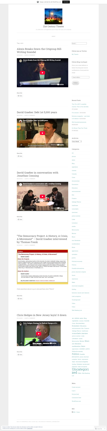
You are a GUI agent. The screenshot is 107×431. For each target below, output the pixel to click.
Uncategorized (76, 300)
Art (73, 153)
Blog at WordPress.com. (24, 421)
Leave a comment (29, 55)
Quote (73, 275)
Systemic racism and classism (80, 293)
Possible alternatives (78, 268)
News (73, 247)
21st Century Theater (53, 26)
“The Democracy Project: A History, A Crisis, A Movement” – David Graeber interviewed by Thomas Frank (42, 239)
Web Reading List (77, 310)
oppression (75, 251)
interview (74, 212)
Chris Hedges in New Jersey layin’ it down (42, 315)
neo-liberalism (76, 240)
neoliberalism (76, 244)
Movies (74, 233)
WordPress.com (76, 401)
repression (75, 279)
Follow (76, 83)
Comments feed (76, 397)
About (53, 36)
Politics (74, 265)
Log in (73, 390)
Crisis (73, 177)
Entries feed (75, 394)
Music (73, 237)
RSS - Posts (76, 412)
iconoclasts (75, 209)
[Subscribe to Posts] (72, 412)
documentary (76, 181)
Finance (74, 198)
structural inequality (78, 286)
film (73, 195)
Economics (75, 184)
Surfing (74, 289)
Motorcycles (75, 230)
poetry (74, 258)
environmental (76, 191)
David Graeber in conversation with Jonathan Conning (37, 174)
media (73, 226)
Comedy (74, 174)
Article (74, 156)
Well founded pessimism (79, 122)
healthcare (75, 205)
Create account (76, 387)
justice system (76, 216)
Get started (66, 2)
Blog (73, 163)
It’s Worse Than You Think (79, 128)
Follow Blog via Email (79, 62)
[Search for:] (79, 43)
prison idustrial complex (79, 272)
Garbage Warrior (76, 202)
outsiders (74, 254)
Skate (73, 282)
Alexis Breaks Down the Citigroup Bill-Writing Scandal (39, 50)
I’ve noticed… (75, 112)
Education (75, 188)
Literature (75, 223)
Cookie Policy (30, 428)
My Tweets (75, 54)
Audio (73, 160)
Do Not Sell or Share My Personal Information (45, 421)
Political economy (77, 261)
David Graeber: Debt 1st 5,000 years (37, 112)
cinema (74, 170)
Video (73, 303)
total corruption (76, 296)
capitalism (75, 167)
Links (73, 219)
